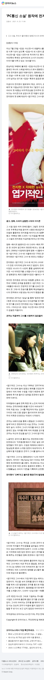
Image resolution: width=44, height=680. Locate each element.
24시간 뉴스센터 (24, 661)
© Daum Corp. (7, 672)
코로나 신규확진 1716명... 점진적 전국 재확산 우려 (26, 647)
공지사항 (35, 661)
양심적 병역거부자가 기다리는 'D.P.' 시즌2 (25, 644)
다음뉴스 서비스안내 (9, 661)
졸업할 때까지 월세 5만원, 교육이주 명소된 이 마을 (26, 641)
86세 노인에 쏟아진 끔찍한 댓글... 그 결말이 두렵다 (26, 634)
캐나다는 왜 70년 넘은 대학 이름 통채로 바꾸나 (26, 637)
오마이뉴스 (10, 3)
